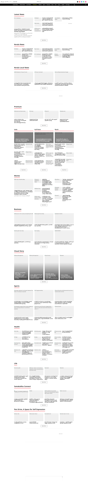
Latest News (15, 4)
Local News (28, 4)
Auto (52, 4)
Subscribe (15, 1)
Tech (56, 4)
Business (48, 4)
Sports (44, 4)
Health (63, 4)
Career (59, 4)
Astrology (68, 4)
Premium (35, 4)
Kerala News (22, 4)
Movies (40, 4)
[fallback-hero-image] (23, 23)
